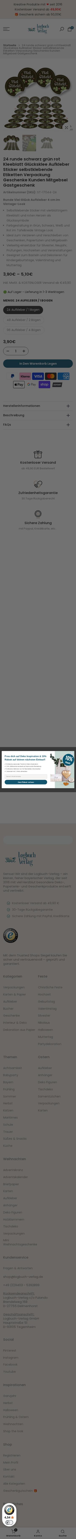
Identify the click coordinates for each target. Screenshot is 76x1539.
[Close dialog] (72, 753)
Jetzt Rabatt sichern (26, 782)
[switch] (9, 1522)
